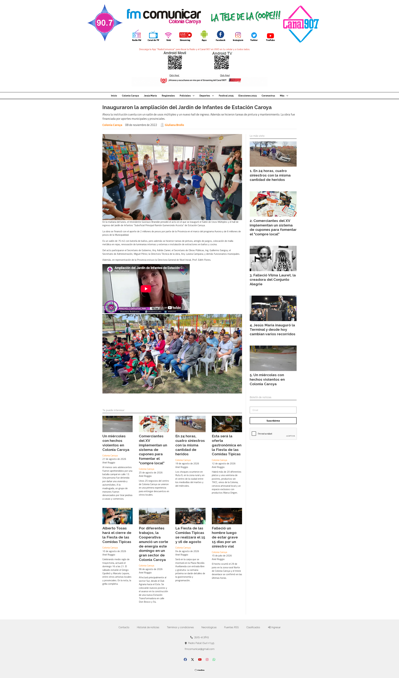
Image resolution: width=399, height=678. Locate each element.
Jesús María (150, 95)
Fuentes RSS (231, 627)
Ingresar (276, 627)
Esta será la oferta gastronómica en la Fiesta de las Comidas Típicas (226, 445)
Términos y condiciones (180, 627)
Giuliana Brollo (174, 125)
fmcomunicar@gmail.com (199, 649)
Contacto (123, 627)
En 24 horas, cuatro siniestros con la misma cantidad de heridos (190, 445)
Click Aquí (174, 75)
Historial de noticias (148, 627)
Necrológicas (209, 627)
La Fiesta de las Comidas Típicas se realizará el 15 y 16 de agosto (190, 535)
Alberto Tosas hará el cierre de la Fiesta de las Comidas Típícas (116, 535)
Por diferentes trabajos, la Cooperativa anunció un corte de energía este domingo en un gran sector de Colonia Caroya (153, 544)
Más (282, 95)
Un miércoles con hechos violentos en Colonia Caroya (115, 443)
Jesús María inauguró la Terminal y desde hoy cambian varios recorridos (272, 329)
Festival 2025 (226, 95)
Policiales (185, 95)
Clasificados (253, 627)
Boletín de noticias (260, 397)
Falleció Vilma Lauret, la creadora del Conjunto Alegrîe (273, 279)
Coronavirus (268, 95)
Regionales (168, 95)
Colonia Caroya (130, 95)
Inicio (114, 95)
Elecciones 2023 (247, 95)
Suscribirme (273, 421)
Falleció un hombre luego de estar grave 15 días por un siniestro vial (225, 537)
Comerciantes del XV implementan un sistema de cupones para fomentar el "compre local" (153, 449)
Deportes (205, 95)
